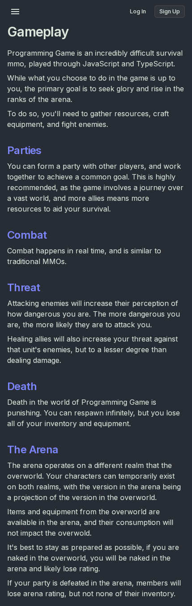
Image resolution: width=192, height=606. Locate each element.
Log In (138, 11)
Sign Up (169, 11)
